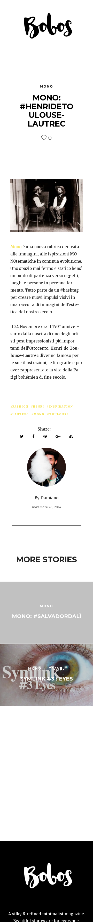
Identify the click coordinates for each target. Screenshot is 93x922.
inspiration (61, 406)
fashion (20, 406)
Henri (38, 406)
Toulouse (59, 414)
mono (39, 414)
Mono (46, 86)
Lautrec (20, 414)
